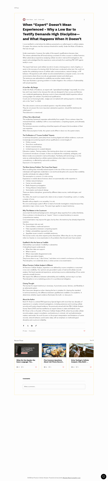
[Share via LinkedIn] (32, 325)
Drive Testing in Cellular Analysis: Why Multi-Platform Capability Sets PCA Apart (80, 361)
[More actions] (84, 19)
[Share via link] (36, 325)
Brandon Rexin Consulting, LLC (71, 478)
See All (92, 340)
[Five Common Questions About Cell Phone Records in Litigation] (54, 350)
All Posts (16, 8)
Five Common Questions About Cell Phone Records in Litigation (53, 361)
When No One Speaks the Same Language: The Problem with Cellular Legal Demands (25, 361)
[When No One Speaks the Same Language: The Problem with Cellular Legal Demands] (26, 350)
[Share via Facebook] (23, 325)
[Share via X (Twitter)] (28, 325)
